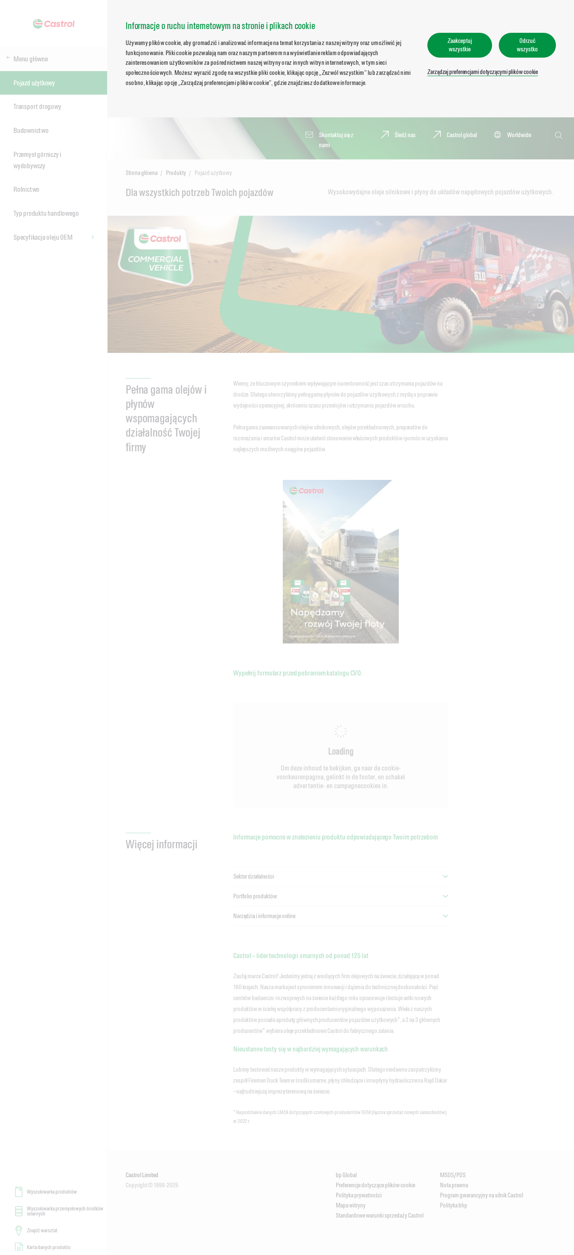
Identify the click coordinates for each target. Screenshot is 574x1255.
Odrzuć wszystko (527, 45)
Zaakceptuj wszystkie (459, 45)
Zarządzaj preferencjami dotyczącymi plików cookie (482, 71)
